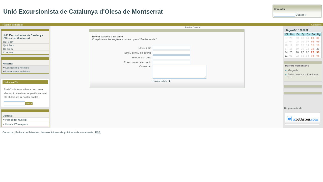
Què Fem (8, 45)
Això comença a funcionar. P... (303, 76)
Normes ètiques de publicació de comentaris (67, 132)
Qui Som (8, 41)
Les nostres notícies (17, 67)
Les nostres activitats (17, 71)
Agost (290, 30)
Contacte (316, 24)
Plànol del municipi (16, 119)
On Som (8, 49)
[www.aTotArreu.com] (302, 124)
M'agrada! (293, 70)
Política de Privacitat (27, 132)
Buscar (300, 14)
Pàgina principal (13, 24)
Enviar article (160, 81)
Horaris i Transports (16, 124)
